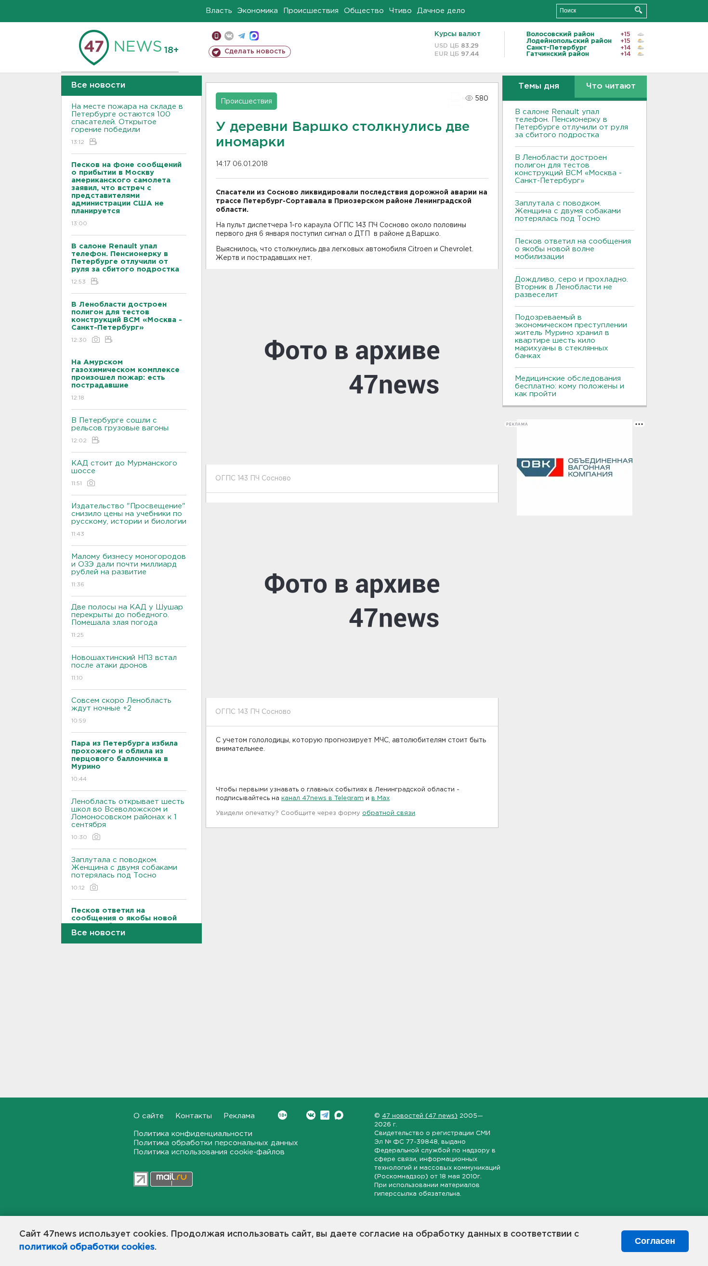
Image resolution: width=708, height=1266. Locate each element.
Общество (364, 11)
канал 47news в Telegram (322, 798)
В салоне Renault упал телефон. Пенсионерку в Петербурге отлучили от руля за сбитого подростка (571, 123)
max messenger (254, 35)
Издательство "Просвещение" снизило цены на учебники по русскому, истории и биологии (128, 520)
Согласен (655, 1241)
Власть (219, 11)
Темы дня (538, 86)
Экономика (257, 11)
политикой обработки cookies (87, 1247)
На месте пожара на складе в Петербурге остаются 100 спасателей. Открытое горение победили (127, 124)
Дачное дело (441, 11)
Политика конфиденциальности (192, 1134)
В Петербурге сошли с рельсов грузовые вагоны (120, 430)
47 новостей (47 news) (420, 1116)
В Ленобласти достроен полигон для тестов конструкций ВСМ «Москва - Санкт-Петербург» (568, 169)
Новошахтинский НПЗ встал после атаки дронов (124, 668)
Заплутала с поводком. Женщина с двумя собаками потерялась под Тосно (124, 874)
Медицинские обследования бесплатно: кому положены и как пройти (569, 386)
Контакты (193, 1116)
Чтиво (400, 11)
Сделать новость (255, 51)
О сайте (148, 1116)
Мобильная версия (216, 35)
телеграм (241, 35)
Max (338, 1115)
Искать (638, 9)
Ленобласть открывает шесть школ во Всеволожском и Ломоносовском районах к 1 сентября (127, 819)
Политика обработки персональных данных (215, 1143)
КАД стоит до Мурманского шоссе (124, 473)
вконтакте (229, 35)
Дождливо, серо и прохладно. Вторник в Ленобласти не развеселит (571, 287)
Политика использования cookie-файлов (209, 1152)
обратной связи (388, 813)
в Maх (380, 798)
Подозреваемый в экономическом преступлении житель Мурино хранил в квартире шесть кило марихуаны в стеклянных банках (571, 336)
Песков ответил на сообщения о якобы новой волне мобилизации (573, 249)
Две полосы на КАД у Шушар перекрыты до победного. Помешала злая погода (127, 621)
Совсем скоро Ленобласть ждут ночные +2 (121, 710)
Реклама (239, 1116)
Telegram (324, 1115)
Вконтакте (310, 1115)
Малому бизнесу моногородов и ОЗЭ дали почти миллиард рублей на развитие (128, 570)
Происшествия (311, 11)
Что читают (611, 86)
